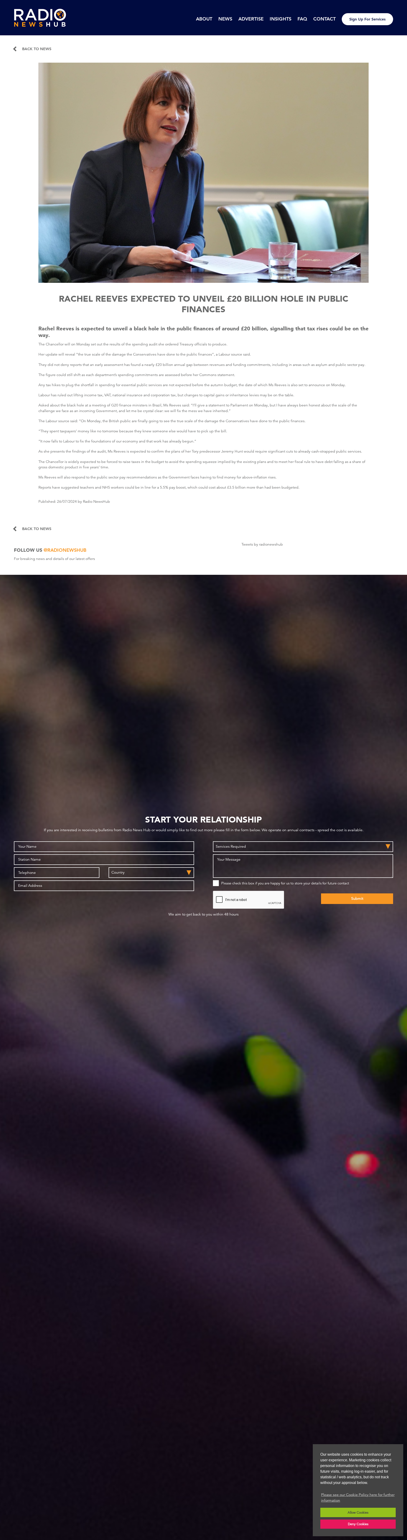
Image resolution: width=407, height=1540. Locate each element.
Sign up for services (367, 19)
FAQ (302, 19)
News (225, 19)
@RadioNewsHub (65, 550)
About (204, 19)
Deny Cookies (358, 1524)
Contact (324, 19)
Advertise (251, 19)
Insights (280, 19)
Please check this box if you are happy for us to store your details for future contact (285, 883)
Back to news (36, 49)
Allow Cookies (358, 1512)
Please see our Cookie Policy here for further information (358, 1497)
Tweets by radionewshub (262, 544)
